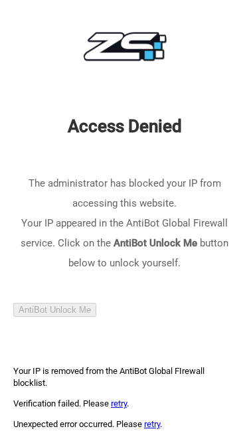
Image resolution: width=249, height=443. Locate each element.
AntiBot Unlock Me (55, 310)
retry (119, 403)
